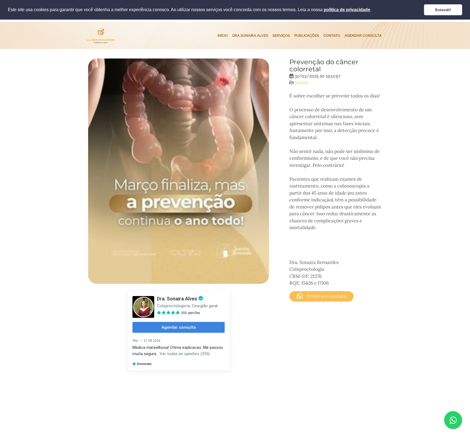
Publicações (306, 35)
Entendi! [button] (443, 10)
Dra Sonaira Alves (250, 35)
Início (223, 35)
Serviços (281, 35)
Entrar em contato (326, 296)
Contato (331, 35)
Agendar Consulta (363, 35)
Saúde (301, 82)
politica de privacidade (347, 9)
